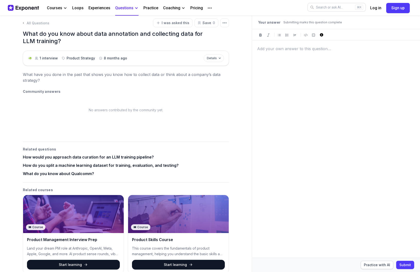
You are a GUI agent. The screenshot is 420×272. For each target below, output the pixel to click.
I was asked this (175, 23)
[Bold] (260, 35)
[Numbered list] (287, 35)
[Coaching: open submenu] (183, 8)
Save (208, 23)
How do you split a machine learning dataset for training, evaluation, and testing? (101, 165)
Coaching (171, 8)
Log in (375, 8)
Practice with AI (377, 265)
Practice (150, 8)
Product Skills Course (152, 239)
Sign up (398, 8)
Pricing (196, 8)
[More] (210, 8)
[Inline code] (305, 35)
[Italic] (268, 35)
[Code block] (313, 35)
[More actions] (224, 23)
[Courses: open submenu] (65, 8)
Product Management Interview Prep (62, 239)
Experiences (99, 8)
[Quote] (294, 35)
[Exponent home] (23, 8)
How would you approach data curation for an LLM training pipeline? (88, 157)
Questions (124, 8)
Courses (54, 8)
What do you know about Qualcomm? (58, 173)
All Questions (38, 23)
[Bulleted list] (279, 35)
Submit (405, 265)
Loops (78, 8)
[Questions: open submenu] (136, 8)
